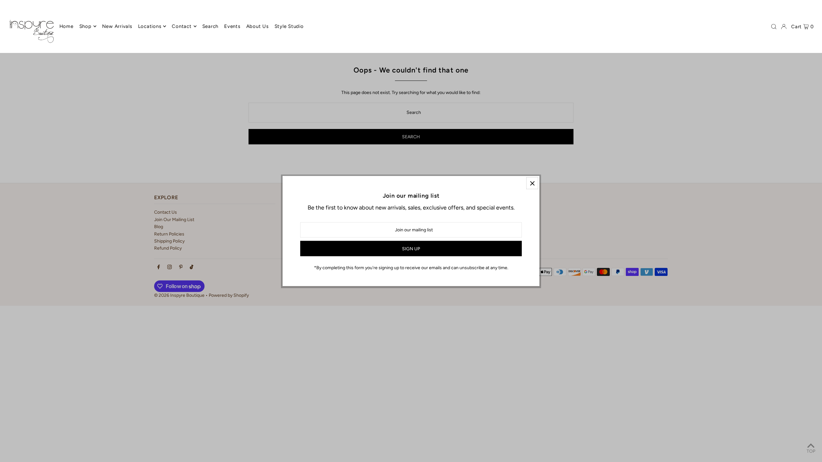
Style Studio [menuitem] (289, 26)
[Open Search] (773, 26)
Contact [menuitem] (181, 26)
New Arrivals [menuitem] (117, 26)
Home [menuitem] (66, 26)
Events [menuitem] (232, 26)
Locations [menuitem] (150, 26)
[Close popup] (532, 183)
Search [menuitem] (210, 26)
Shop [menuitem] (85, 26)
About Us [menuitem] (257, 26)
